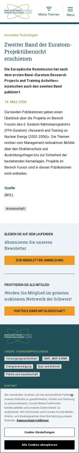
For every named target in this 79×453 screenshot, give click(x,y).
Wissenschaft (15, 208)
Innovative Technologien (21, 35)
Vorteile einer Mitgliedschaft (39, 311)
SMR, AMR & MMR (55, 358)
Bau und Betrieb (49, 366)
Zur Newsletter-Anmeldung (39, 260)
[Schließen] (72, 395)
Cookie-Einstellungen (39, 432)
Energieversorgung (18, 366)
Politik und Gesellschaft (22, 374)
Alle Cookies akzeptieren (39, 444)
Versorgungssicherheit (21, 358)
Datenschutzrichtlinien (33, 420)
